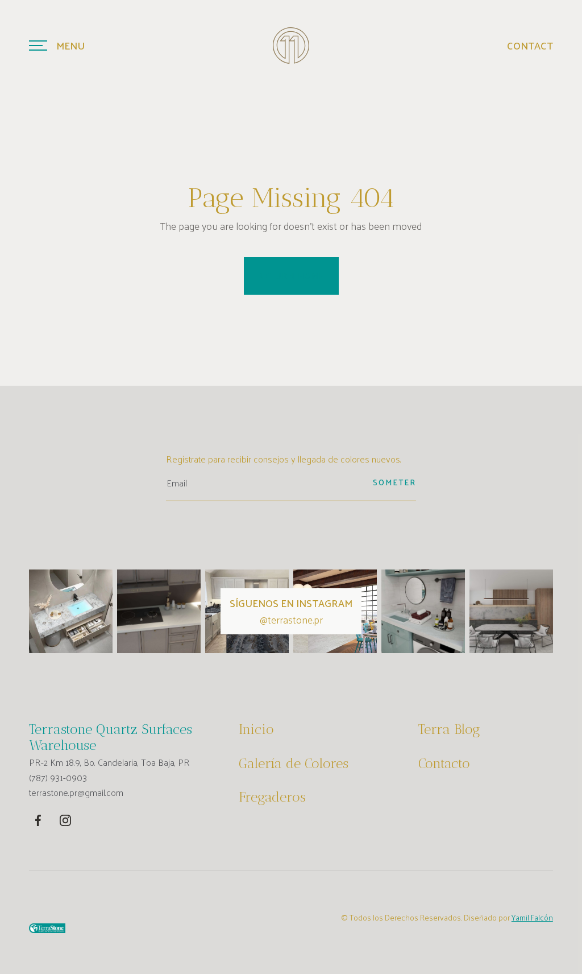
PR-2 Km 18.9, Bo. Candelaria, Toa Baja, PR (109, 762)
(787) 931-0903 (58, 778)
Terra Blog (449, 729)
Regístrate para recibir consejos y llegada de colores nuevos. (283, 459)
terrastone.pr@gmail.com (76, 792)
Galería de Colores (293, 763)
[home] (291, 45)
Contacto (444, 763)
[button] (57, 45)
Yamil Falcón (532, 917)
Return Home (291, 276)
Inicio (256, 729)
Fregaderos (272, 797)
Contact (530, 46)
